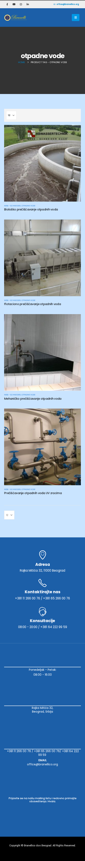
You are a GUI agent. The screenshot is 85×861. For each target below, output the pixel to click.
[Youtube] (14, 4)
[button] (75, 17)
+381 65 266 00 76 (47, 751)
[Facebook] (7, 4)
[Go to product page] (42, 163)
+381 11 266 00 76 (19, 751)
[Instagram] (21, 4)
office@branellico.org (68, 4)
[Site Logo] (15, 17)
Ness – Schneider (12, 205)
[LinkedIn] (28, 4)
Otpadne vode (28, 205)
